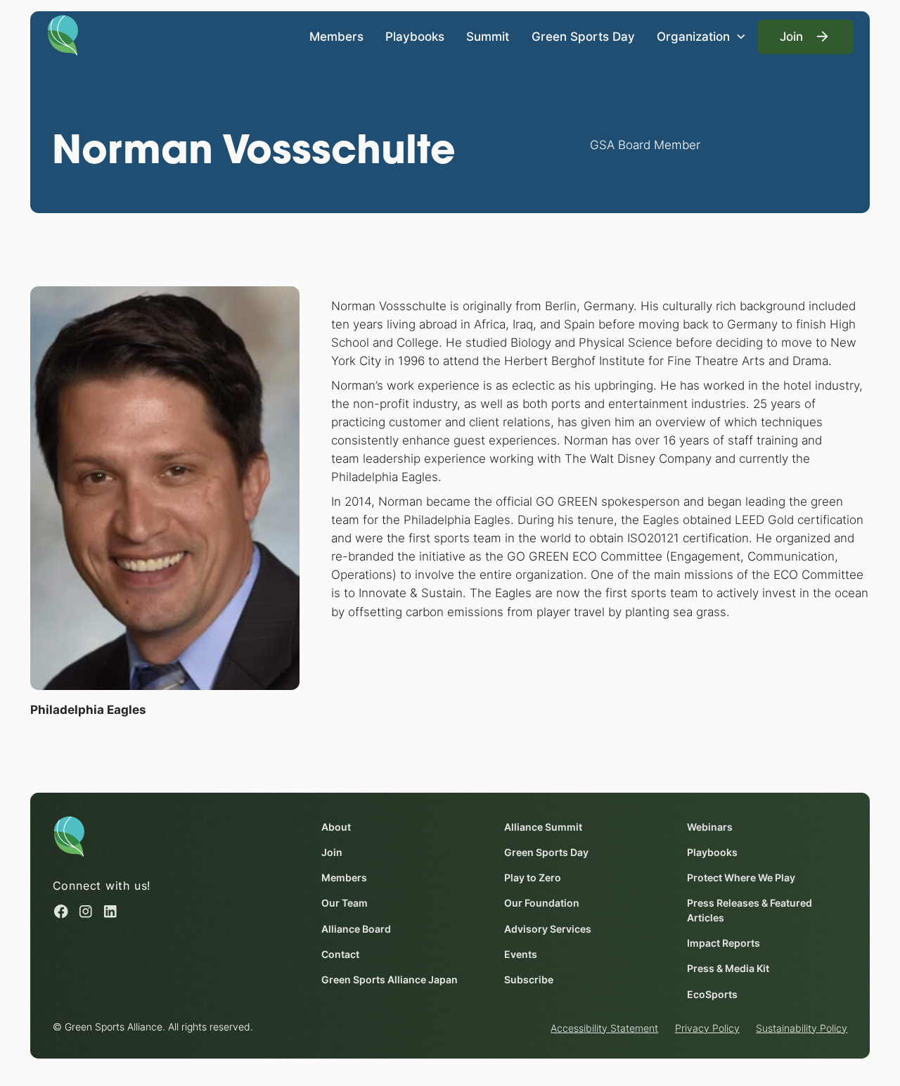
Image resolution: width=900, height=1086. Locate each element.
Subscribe (528, 979)
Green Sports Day (583, 36)
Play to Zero (532, 877)
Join (331, 852)
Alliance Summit (543, 827)
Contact (340, 954)
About (336, 827)
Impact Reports (723, 943)
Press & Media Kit (728, 968)
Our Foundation (541, 903)
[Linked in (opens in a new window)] (110, 911)
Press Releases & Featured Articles (749, 910)
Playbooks (414, 36)
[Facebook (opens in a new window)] (61, 911)
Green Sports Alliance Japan (389, 979)
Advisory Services (547, 929)
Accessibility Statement (604, 1028)
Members (336, 36)
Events (520, 954)
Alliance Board (356, 929)
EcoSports (712, 994)
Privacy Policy (707, 1028)
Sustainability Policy (801, 1028)
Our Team (344, 903)
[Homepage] (62, 34)
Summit (487, 36)
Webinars (710, 827)
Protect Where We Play (741, 877)
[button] (701, 37)
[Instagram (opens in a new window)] (85, 911)
